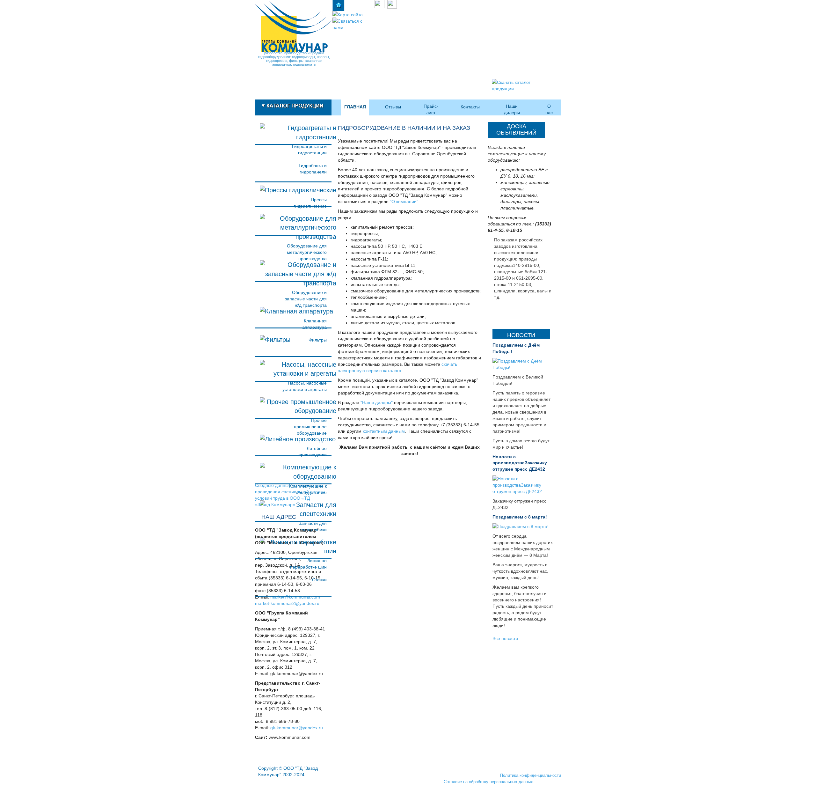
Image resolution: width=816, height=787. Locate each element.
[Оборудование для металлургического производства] (293, 223)
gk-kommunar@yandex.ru (296, 727)
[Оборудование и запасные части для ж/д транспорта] (293, 269)
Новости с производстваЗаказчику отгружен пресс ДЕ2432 (519, 463)
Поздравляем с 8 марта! (519, 516)
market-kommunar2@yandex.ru (287, 603)
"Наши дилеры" (377, 402)
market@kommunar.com (295, 596)
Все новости (505, 638)
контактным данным (384, 431)
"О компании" (404, 201)
